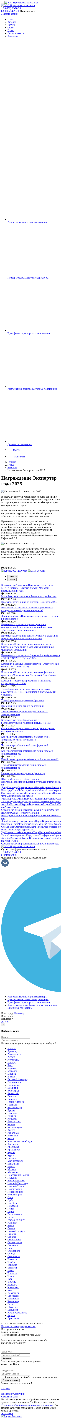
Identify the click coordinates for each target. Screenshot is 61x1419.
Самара (11, 1228)
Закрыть (5, 1388)
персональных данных (47, 1377)
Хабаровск (13, 1293)
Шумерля (6, 779)
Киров (11, 1138)
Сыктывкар (14, 1256)
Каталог (12, 22)
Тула (19, 796)
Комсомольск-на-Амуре (20, 1141)
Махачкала (13, 1163)
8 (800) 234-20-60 (10, 11)
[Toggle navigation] (2, 3)
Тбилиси (12, 1267)
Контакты (13, 36)
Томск (39, 793)
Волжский (15, 804)
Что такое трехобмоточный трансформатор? (24, 745)
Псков (15, 790)
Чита (36, 801)
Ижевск (12, 1116)
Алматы (34, 790)
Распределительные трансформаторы (27, 996)
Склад (11, 27)
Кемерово (13, 1135)
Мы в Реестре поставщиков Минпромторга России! (28, 596)
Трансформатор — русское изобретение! (22, 700)
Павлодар (19, 1013)
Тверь (36, 798)
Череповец (13, 1301)
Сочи (10, 1248)
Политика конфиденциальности (18, 1326)
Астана (49, 790)
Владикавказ (36, 804)
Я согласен (7, 1413)
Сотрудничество (16, 33)
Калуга (22, 801)
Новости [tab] (13, 576)
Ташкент (12, 1265)
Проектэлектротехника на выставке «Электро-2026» (29, 602)
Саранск (9, 793)
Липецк (12, 796)
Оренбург (48, 793)
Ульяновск (13, 1287)
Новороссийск (15, 1191)
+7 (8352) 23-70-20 (11, 8)
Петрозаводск (15, 1214)
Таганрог (27, 810)
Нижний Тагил (16, 1186)
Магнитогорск (25, 798)
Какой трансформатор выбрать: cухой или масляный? (29, 759)
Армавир (18, 810)
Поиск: (5, 1037)
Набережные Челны (18, 1175)
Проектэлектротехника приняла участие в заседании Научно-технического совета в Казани (29, 637)
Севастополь (14, 1239)
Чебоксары (24, 790)
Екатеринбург (33, 781)
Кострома (13, 1144)
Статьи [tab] (12, 579)
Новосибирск (19, 781)
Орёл (10, 1200)
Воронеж (47, 787)
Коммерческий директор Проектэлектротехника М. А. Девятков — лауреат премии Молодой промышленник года (27, 588)
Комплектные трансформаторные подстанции (32, 1005)
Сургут (30, 801)
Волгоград (13, 1090)
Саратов (12, 1236)
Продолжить (13, 1393)
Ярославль (30, 793)
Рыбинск (46, 810)
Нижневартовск (16, 1180)
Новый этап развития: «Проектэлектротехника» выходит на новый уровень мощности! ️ (27, 609)
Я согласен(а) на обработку (32, 1377)
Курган (25, 804)
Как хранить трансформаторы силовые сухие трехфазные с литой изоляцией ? (25, 738)
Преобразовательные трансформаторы (28, 999)
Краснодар (12, 787)
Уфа (20, 787)
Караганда (13, 1132)
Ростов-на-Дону (16, 1220)
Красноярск (29, 787)
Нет (7, 1021)
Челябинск (54, 781)
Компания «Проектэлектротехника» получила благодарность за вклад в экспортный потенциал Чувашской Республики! (27, 647)
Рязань (11, 1225)
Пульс (11, 30)
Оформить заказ (9, 1396)
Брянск (52, 798)
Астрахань (13, 1059)
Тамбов (54, 804)
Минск (42, 790)
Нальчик (36, 810)
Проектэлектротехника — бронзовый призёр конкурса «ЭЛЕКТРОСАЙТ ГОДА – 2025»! (30, 656)
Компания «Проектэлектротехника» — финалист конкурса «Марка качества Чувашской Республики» (29, 673)
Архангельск (14, 1054)
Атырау (11, 1062)
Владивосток (14, 1082)
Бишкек (12, 1073)
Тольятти (12, 1273)
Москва (55, 810)
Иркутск (12, 1118)
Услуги (11, 24)
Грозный (12, 1104)
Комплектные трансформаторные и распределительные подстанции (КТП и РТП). (26, 721)
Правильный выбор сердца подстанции (22, 706)
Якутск (46, 804)
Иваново (44, 798)
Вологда (12, 1096)
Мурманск (13, 1172)
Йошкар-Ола (14, 1121)
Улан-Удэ (12, 1284)
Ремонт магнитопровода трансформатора (23, 773)
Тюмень (12, 1281)
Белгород (12, 1071)
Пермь (38, 787)
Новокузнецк (15, 1189)
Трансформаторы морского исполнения (29, 1002)
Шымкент (13, 1309)
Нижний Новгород (18, 1183)
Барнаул (12, 1068)
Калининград (15, 1127)
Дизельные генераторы (20, 1008)
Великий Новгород (18, 1079)
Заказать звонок (9, 13)
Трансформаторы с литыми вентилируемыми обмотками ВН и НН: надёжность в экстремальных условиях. (28, 692)
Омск (10, 1197)
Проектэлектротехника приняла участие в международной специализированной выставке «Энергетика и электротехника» (26, 627)
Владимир (13, 801)
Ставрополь (11, 798)
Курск (24, 796)
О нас (11, 19)
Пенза (11, 1208)
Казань (44, 781)
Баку (10, 1065)
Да (2, 1021)
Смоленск (19, 793)
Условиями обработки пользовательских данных (27, 1405)
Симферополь (46, 801)
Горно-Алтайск (16, 1102)
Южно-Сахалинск (10, 808)
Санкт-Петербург (20, 779)
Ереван (11, 1110)
